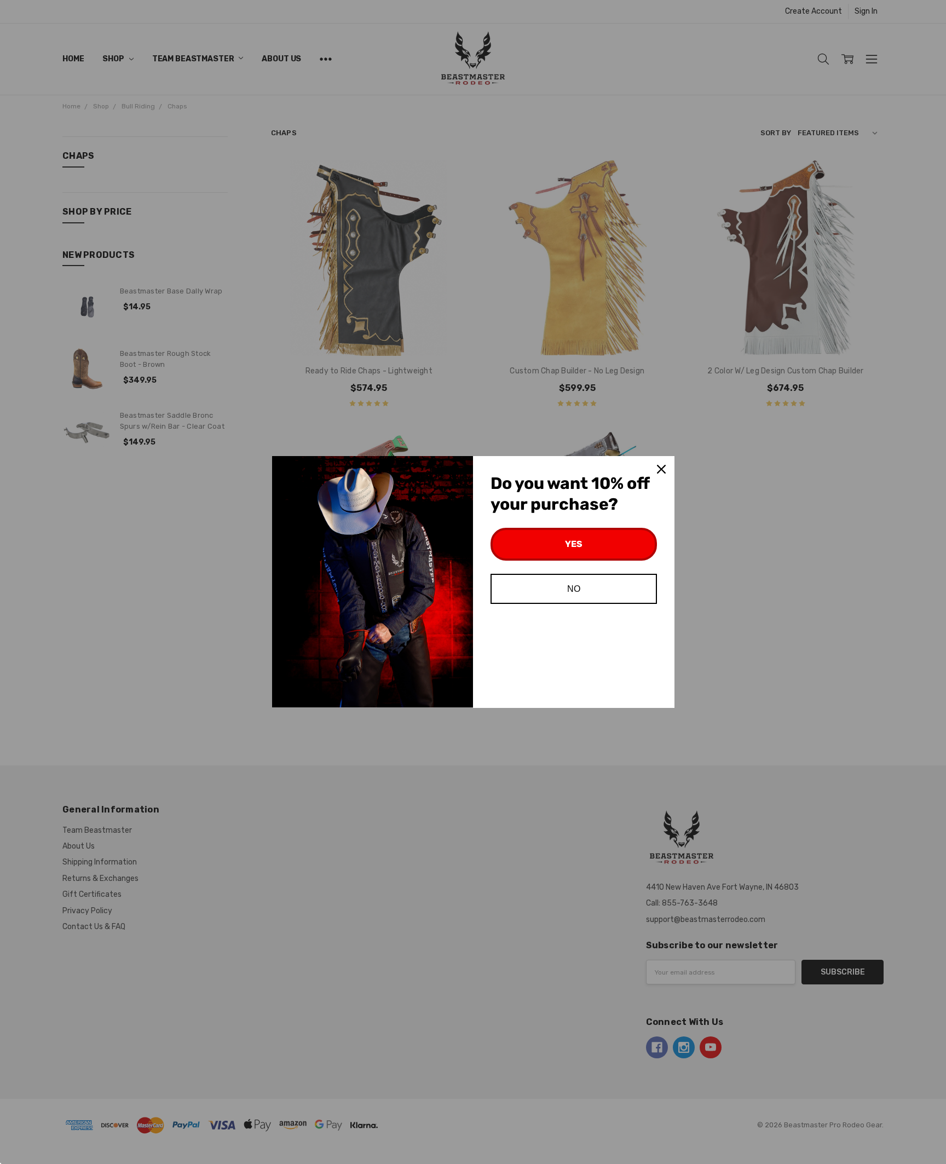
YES (573, 544)
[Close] (661, 469)
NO (573, 588)
